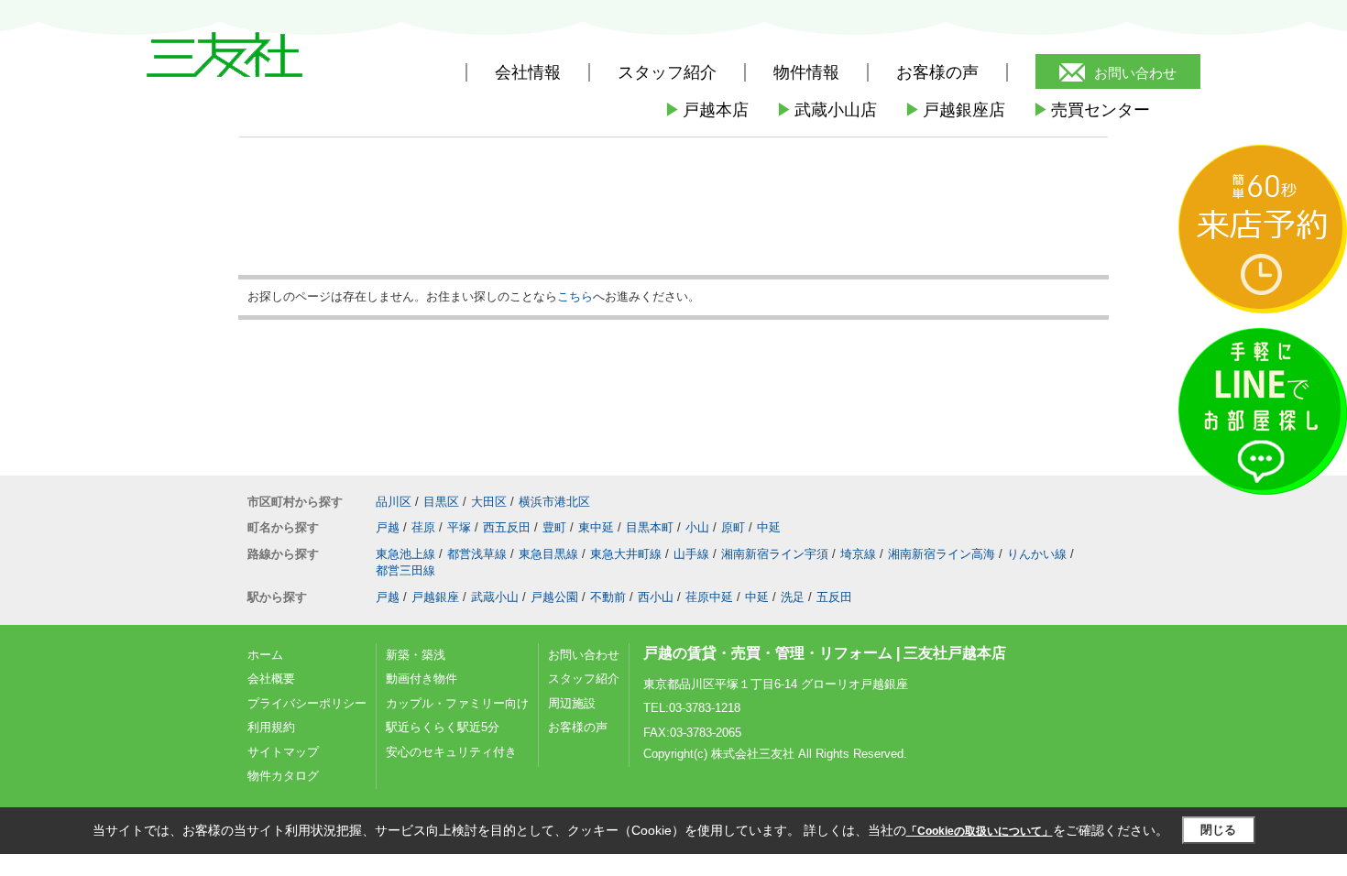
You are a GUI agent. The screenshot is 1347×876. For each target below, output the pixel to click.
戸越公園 (554, 597)
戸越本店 (706, 110)
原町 (733, 527)
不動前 (608, 597)
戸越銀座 (435, 597)
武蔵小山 (495, 597)
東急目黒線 (548, 554)
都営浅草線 (477, 554)
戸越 (388, 527)
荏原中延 (709, 597)
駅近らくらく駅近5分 (442, 727)
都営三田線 (405, 570)
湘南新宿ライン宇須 (774, 554)
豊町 (554, 527)
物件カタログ (283, 776)
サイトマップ (283, 752)
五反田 (834, 597)
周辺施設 (572, 703)
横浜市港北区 (554, 502)
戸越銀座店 (954, 110)
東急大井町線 (626, 554)
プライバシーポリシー (307, 703)
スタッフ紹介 (583, 678)
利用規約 (271, 727)
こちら (575, 296)
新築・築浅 (415, 655)
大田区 (489, 502)
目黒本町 (650, 527)
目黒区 (441, 502)
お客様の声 (937, 72)
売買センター (1091, 110)
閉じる (1218, 830)
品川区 (393, 502)
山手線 (691, 554)
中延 (769, 527)
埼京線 (858, 554)
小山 (697, 527)
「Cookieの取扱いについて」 (979, 831)
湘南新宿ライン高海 (941, 554)
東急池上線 (405, 554)
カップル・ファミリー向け (457, 703)
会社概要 (271, 678)
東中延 (596, 527)
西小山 (656, 597)
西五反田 (507, 527)
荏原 (423, 527)
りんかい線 (1037, 554)
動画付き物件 (421, 678)
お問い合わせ (1135, 73)
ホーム (265, 655)
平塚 (459, 527)
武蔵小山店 (826, 110)
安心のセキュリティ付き (451, 752)
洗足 (793, 597)
